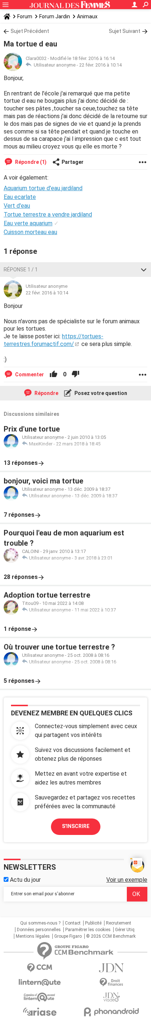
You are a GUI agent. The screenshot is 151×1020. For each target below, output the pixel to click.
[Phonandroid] (111, 1011)
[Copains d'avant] (40, 997)
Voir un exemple (126, 879)
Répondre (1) (30, 162)
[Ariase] (40, 1012)
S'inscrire (75, 826)
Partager (73, 162)
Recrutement (118, 923)
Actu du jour (24, 879)
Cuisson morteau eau (30, 232)
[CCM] (40, 967)
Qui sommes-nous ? (40, 923)
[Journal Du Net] (111, 967)
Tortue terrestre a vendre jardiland (48, 214)
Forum (24, 16)
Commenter (29, 374)
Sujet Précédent (30, 31)
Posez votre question (100, 393)
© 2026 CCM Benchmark (111, 936)
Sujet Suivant (124, 31)
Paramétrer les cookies (88, 929)
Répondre (45, 393)
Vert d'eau (17, 205)
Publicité (93, 923)
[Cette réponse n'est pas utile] (75, 374)
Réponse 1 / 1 (21, 269)
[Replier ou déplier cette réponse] (144, 269)
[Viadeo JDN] (111, 997)
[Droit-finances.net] (111, 982)
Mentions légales (33, 936)
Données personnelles (39, 929)
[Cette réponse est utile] (53, 374)
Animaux (87, 16)
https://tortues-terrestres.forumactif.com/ (53, 340)
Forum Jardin (54, 16)
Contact (73, 923)
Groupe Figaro (68, 936)
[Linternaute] (40, 982)
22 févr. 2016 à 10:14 (100, 65)
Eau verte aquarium (28, 223)
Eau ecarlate (20, 196)
